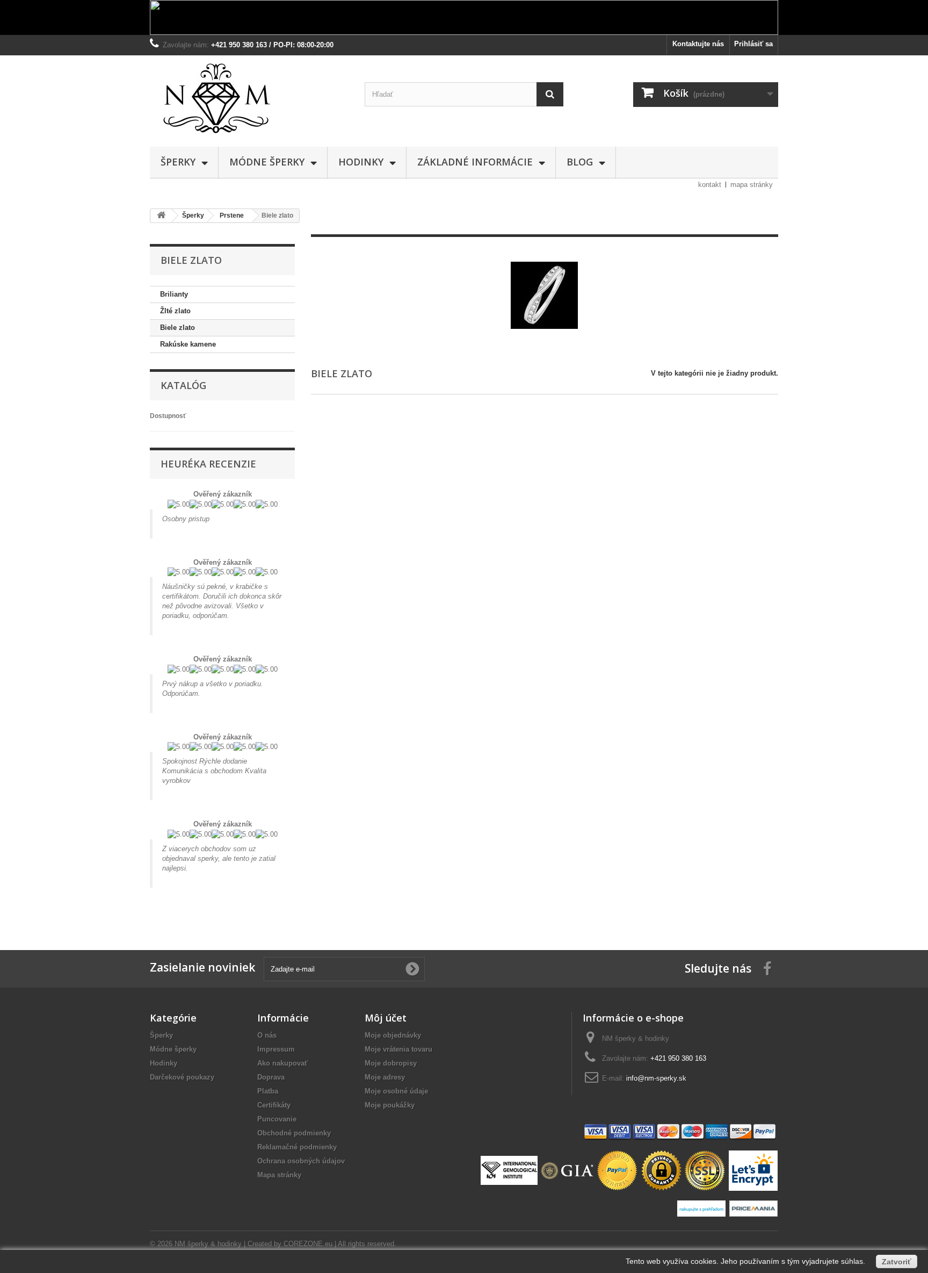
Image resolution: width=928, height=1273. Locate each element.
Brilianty (174, 294)
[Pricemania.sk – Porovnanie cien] (753, 1208)
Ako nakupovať (282, 1063)
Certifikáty (274, 1105)
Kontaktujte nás (698, 44)
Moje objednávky (393, 1035)
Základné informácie (475, 161)
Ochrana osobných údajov (301, 1161)
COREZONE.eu (308, 1244)
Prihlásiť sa (753, 44)
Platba (267, 1091)
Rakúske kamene (188, 344)
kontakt (709, 185)
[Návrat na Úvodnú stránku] (161, 215)
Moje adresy (385, 1077)
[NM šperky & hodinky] (249, 98)
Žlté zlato (175, 311)
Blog (580, 161)
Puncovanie (276, 1119)
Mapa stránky (279, 1175)
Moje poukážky (390, 1105)
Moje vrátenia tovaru (398, 1049)
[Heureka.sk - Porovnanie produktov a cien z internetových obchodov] (703, 1208)
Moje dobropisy (391, 1063)
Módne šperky (267, 161)
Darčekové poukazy (182, 1077)
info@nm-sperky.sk (656, 1078)
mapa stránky (751, 185)
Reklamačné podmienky (297, 1147)
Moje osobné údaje (396, 1091)
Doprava (271, 1077)
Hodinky (360, 161)
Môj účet (386, 1017)
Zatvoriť (896, 1261)
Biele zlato (177, 327)
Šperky (178, 161)
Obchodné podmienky (294, 1133)
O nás (267, 1035)
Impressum (276, 1049)
